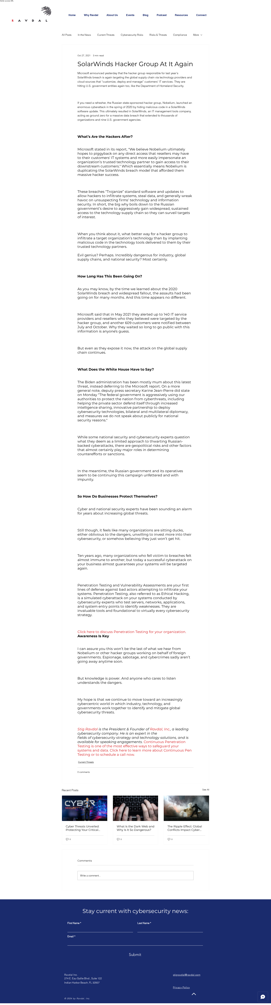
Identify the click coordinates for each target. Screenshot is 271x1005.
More (196, 34)
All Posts (67, 34)
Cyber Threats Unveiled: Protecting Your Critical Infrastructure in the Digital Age (82, 828)
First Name (73, 923)
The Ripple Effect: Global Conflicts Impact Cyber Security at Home (184, 828)
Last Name (143, 923)
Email (70, 936)
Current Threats (105, 34)
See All (205, 789)
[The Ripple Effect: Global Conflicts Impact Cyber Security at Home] (186, 808)
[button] (203, 15)
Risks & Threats (158, 34)
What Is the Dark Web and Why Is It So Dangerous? (135, 828)
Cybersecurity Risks (132, 34)
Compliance (180, 34)
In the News (84, 34)
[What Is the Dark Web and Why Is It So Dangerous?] (135, 808)
